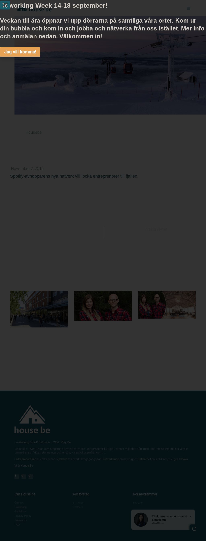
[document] (103, 270)
